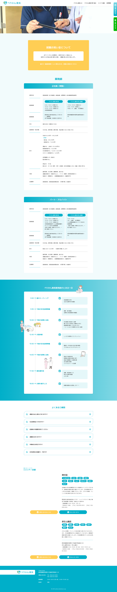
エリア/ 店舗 (101, 3)
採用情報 (109, 3)
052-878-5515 (74, 512)
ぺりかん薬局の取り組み (90, 3)
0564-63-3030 (74, 557)
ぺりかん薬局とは (78, 3)
